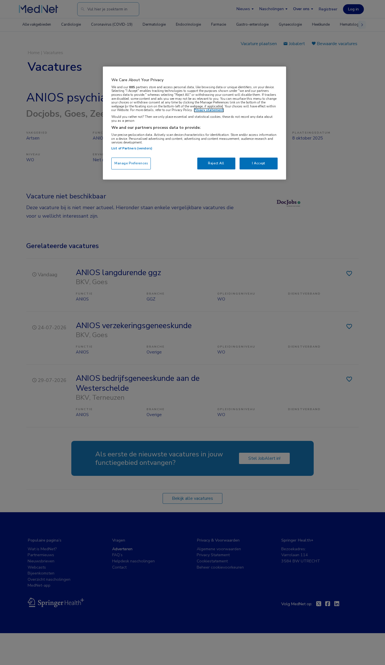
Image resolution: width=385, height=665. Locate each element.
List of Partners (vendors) (131, 148)
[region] (194, 123)
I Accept (258, 163)
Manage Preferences (131, 163)
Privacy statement (209, 110)
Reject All (216, 163)
